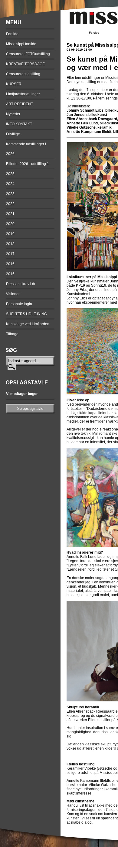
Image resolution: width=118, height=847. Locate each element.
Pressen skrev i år (20, 284)
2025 (10, 174)
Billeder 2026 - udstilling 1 (27, 164)
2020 (10, 224)
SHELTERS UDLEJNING (26, 314)
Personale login (19, 304)
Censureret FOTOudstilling (28, 54)
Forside (12, 34)
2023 (10, 194)
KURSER (13, 84)
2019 (10, 234)
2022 (10, 204)
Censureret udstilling (23, 74)
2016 (10, 264)
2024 (10, 184)
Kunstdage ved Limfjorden (27, 324)
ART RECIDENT (19, 104)
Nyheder (13, 114)
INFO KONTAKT (19, 124)
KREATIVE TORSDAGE (25, 64)
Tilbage (12, 334)
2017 (10, 254)
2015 (10, 274)
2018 (10, 244)
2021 (10, 214)
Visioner (13, 294)
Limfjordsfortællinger (23, 94)
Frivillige (13, 134)
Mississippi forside (21, 44)
